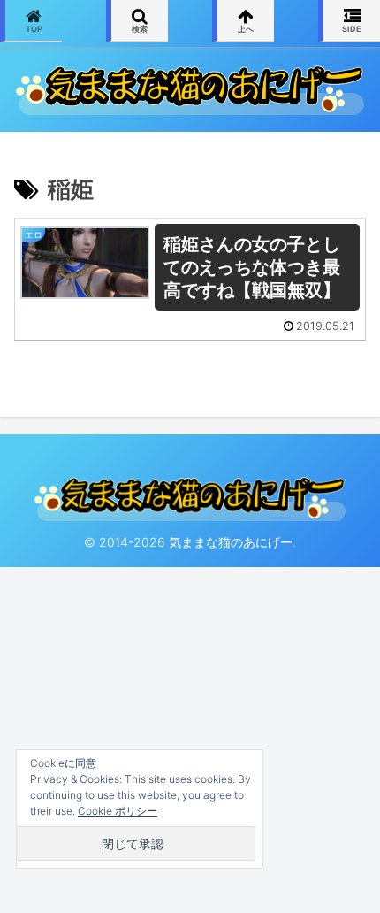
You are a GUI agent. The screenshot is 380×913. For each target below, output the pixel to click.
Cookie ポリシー (117, 810)
